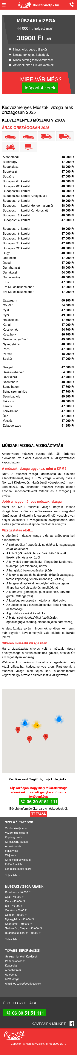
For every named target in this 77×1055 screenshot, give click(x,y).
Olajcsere (10, 855)
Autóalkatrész (13, 970)
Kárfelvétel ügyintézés (18, 860)
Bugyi (38, 253)
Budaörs (38, 176)
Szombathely (38, 396)
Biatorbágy (38, 162)
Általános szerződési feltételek (23, 983)
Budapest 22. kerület (38, 248)
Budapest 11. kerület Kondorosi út (38, 210)
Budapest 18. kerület (38, 233)
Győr (38, 315)
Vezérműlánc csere (16, 832)
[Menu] (5, 5)
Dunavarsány (38, 277)
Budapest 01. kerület (38, 181)
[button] (18, 730)
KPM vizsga (43, 478)
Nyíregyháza (38, 344)
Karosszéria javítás (16, 841)
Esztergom (38, 300)
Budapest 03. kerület (38, 191)
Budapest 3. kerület (16, 933)
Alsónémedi (38, 157)
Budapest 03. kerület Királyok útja (38, 196)
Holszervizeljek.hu (38, 5)
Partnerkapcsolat (15, 961)
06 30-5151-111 (42, 801)
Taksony (38, 401)
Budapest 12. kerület (38, 215)
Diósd (38, 263)
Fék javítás (11, 850)
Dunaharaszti (38, 267)
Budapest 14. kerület (38, 220)
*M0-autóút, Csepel (16, 928)
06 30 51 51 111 (71, 4)
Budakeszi (38, 171)
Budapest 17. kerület (38, 229)
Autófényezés (13, 846)
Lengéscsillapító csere (18, 869)
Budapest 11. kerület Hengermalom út (38, 205)
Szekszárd (38, 377)
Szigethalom (38, 387)
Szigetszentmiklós (38, 391)
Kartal (38, 325)
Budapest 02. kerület (38, 186)
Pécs (38, 349)
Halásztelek (38, 320)
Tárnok (38, 406)
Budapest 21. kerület (38, 243)
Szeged (38, 367)
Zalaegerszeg (38, 425)
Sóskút (38, 359)
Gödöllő (38, 305)
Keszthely (38, 334)
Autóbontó (11, 974)
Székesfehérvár (38, 372)
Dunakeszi (38, 272)
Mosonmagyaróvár (38, 339)
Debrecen (38, 258)
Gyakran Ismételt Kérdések (21, 956)
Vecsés (38, 421)
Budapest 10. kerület (38, 201)
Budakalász (38, 167)
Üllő (38, 416)
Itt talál (38, 813)
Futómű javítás (13, 864)
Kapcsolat (11, 965)
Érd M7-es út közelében (38, 292)
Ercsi (38, 282)
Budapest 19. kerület (38, 238)
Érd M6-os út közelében (38, 287)
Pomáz (38, 354)
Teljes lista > (12, 875)
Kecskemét (38, 329)
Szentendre (38, 382)
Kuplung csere (13, 837)
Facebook (72, 1023)
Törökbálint (38, 411)
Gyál (38, 310)
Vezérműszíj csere (16, 828)
